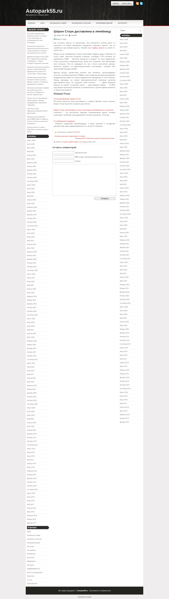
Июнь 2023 (31, 281)
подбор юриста (98, 48)
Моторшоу (30, 565)
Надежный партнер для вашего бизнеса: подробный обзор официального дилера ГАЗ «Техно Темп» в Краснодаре (38, 70)
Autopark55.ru (44, 11)
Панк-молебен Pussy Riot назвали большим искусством (94, 138)
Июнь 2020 (31, 415)
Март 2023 (31, 292)
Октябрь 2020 (32, 400)
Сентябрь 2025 (32, 181)
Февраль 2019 (32, 471)
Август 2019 (31, 448)
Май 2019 (30, 460)
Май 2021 (30, 374)
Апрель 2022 (31, 333)
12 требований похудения (64, 121)
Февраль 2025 (32, 207)
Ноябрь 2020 (31, 396)
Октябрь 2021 (32, 356)
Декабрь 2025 (32, 170)
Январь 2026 (31, 166)
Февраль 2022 (32, 341)
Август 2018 (31, 493)
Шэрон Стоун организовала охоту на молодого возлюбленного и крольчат (84, 110)
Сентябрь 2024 (32, 226)
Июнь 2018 (31, 500)
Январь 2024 (31, 255)
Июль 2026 (31, 144)
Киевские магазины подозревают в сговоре (70, 136)
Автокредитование (104, 23)
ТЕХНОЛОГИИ (32, 583)
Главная (116, 3)
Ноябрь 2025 (31, 174)
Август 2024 (31, 229)
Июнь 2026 (31, 148)
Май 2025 (30, 196)
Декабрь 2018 (32, 478)
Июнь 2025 (31, 192)
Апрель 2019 (31, 463)
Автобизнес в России (81, 23)
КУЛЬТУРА (30, 557)
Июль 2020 (31, 411)
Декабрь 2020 (32, 393)
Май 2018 (30, 504)
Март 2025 (31, 203)
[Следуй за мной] (141, 4)
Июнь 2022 (31, 326)
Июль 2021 (31, 367)
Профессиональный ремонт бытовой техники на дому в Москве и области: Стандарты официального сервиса (37, 80)
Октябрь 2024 (32, 222)
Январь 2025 (31, 211)
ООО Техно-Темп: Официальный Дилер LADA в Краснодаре (37, 110)
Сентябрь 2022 (32, 315)
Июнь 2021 (31, 370)
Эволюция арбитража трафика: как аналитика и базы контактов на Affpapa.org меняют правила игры (38, 91)
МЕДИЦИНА (31, 561)
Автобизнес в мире (58, 23)
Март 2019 (31, 467)
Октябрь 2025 (32, 177)
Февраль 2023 (32, 296)
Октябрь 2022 (32, 311)
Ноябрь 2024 (31, 218)
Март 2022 (31, 337)
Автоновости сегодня (84, 597)
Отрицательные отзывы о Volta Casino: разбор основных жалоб (37, 129)
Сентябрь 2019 (32, 445)
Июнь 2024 (31, 237)
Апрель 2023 (31, 289)
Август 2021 (31, 363)
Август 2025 (31, 185)
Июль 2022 (31, 322)
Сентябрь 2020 (32, 404)
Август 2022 (31, 318)
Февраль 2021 (32, 385)
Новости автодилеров (34, 572)
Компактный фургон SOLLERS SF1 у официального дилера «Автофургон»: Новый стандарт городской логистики (37, 59)
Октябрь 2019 (32, 441)
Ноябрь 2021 (31, 352)
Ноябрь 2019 (31, 437)
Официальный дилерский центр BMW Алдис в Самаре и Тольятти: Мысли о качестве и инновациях (37, 120)
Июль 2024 (31, 233)
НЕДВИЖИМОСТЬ (33, 569)
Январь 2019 (31, 474)
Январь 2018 (31, 519)
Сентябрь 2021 (32, 359)
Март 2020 (31, 426)
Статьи (29, 580)
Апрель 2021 (31, 378)
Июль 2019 (31, 452)
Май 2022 (30, 330)
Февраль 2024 (32, 252)
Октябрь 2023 (32, 266)
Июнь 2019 (31, 456)
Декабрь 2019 (32, 434)
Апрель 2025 (31, 200)
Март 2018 (31, 512)
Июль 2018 (31, 497)
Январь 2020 (31, 430)
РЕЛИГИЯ (30, 576)
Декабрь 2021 (32, 348)
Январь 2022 (31, 344)
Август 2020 (31, 408)
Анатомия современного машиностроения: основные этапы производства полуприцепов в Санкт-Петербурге (37, 37)
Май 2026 (30, 151)
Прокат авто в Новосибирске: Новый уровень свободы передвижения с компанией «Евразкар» (37, 101)
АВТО (42, 23)
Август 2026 (31, 140)
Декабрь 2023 (32, 259)
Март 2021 (31, 382)
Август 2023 (31, 274)
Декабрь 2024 (32, 214)
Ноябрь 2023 (31, 263)
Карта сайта (126, 3)
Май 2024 (30, 240)
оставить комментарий (70, 142)
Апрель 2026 (31, 155)
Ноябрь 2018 (31, 482)
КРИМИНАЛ (31, 554)
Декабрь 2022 (32, 304)
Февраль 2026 (32, 162)
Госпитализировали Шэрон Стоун (67, 99)
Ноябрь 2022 (31, 307)
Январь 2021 (31, 389)
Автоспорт (122, 23)
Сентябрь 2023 (32, 270)
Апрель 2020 (31, 422)
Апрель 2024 (31, 244)
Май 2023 (30, 285)
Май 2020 (30, 419)
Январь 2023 (31, 300)
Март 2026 (31, 159)
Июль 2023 (31, 278)
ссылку (84, 142)
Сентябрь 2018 (32, 489)
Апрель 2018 (31, 508)
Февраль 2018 (32, 515)
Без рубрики (31, 550)
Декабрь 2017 (32, 523)
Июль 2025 (31, 188)
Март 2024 (31, 248)
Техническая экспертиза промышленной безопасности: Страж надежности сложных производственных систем (38, 49)
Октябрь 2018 (32, 486)
